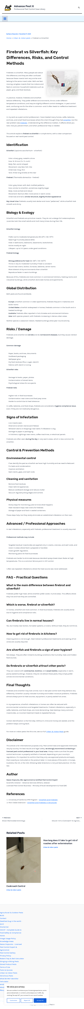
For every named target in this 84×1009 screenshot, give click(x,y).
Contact (3, 918)
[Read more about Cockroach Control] (23, 860)
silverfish (67, 120)
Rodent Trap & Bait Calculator (12, 958)
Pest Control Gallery (7, 953)
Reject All (27, 1000)
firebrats (23, 123)
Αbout (2, 990)
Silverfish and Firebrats (48, 800)
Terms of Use (5, 967)
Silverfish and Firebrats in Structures (42, 803)
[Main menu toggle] (5, 19)
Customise (13, 1000)
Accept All (40, 1000)
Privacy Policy (5, 956)
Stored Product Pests (8, 964)
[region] (26, 994)
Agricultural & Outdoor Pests (11, 913)
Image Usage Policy (8, 938)
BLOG (2, 915)
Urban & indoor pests (13, 890)
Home (2, 936)
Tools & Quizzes (6, 970)
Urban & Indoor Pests (55, 731)
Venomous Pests (6, 976)
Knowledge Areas (7, 941)
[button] (79, 7)
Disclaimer (4, 927)
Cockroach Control (15, 886)
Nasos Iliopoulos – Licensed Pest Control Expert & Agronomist (11, 947)
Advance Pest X (24, 6)
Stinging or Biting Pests (9, 961)
